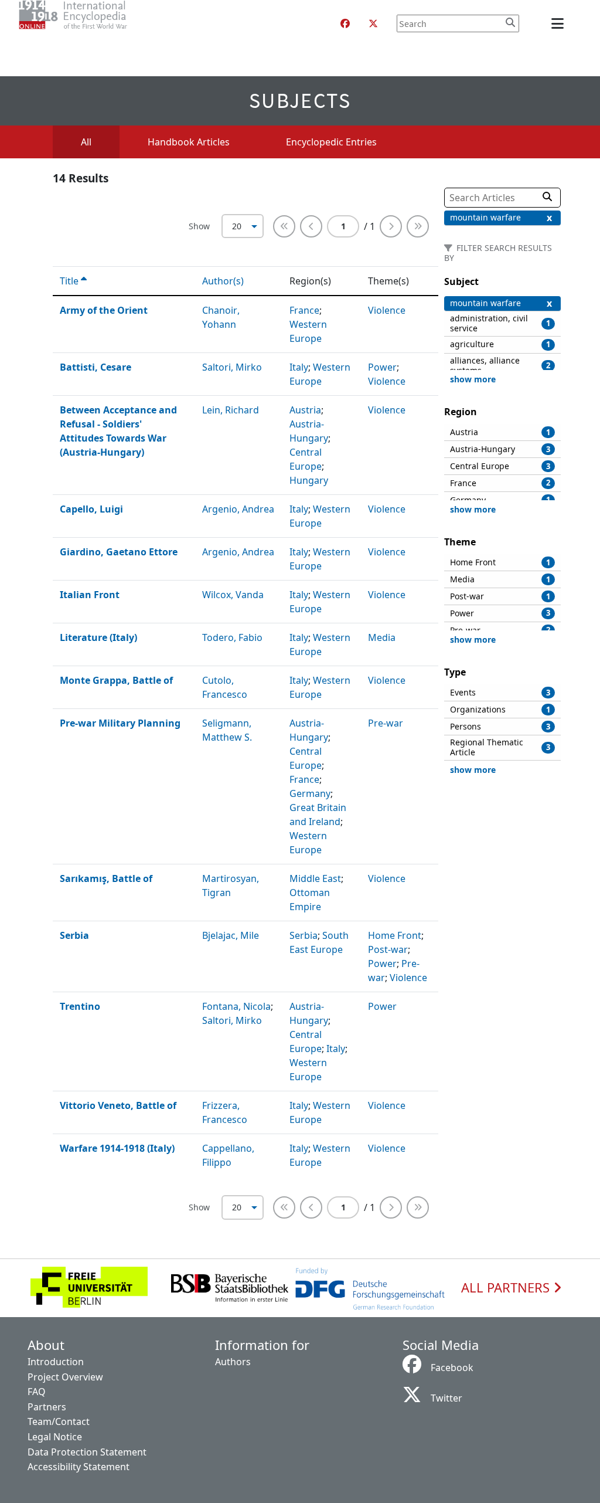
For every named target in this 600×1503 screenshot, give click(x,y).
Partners (47, 1406)
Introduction (56, 1361)
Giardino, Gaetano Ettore (119, 551)
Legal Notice (55, 1436)
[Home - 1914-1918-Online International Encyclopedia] (96, 23)
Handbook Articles (189, 141)
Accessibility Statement (78, 1466)
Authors (233, 1361)
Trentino (80, 1006)
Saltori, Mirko (232, 367)
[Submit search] (510, 22)
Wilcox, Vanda (233, 594)
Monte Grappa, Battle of (116, 680)
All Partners (507, 1288)
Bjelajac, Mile (230, 935)
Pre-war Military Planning (120, 723)
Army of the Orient (104, 310)
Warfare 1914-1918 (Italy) (117, 1148)
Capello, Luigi (91, 509)
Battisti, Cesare (95, 367)
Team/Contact (59, 1421)
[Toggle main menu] (559, 23)
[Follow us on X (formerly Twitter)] (373, 23)
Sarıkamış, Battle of (106, 878)
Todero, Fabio (232, 637)
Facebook (452, 1367)
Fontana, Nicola (236, 1006)
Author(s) (224, 280)
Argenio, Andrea (238, 509)
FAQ (37, 1391)
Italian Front (90, 594)
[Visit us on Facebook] (345, 23)
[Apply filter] (547, 196)
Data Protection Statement (87, 1452)
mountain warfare (485, 217)
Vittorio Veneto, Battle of (118, 1105)
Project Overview (65, 1376)
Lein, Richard (230, 409)
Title (70, 280)
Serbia (74, 935)
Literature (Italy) (98, 637)
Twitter (446, 1398)
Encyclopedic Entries (331, 141)
